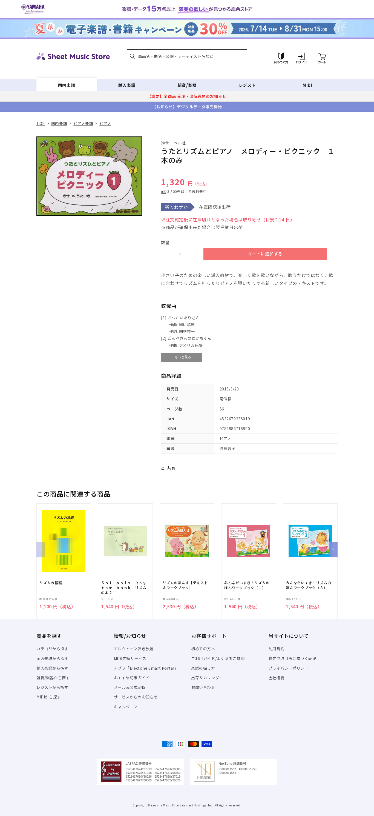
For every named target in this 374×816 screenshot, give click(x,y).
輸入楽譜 (126, 85)
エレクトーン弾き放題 (134, 648)
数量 (165, 242)
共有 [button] (171, 467)
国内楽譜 (66, 85)
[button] (187, 56)
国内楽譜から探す (52, 658)
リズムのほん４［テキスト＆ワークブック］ (185, 585)
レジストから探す (52, 687)
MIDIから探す (48, 697)
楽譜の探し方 (203, 668)
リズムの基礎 (50, 582)
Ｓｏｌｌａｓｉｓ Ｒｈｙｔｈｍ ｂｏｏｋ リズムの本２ (123, 587)
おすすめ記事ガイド (132, 677)
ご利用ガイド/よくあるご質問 (217, 658)
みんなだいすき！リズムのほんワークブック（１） (246, 585)
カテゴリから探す (52, 648)
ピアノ (105, 123)
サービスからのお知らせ (136, 697)
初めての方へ (203, 648)
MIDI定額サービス (130, 658)
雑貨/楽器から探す (53, 677)
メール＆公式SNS (129, 687)
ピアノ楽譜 (83, 123)
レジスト (247, 85)
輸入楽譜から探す (52, 668)
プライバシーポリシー (289, 668)
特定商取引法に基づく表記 (293, 658)
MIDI (307, 85)
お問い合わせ (203, 687)
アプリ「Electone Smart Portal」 (146, 668)
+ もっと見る (181, 357)
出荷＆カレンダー (207, 677)
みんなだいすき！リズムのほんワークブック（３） (308, 585)
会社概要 (276, 677)
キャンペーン (126, 706)
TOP (40, 123)
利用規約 (276, 648)
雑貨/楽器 (187, 85)
